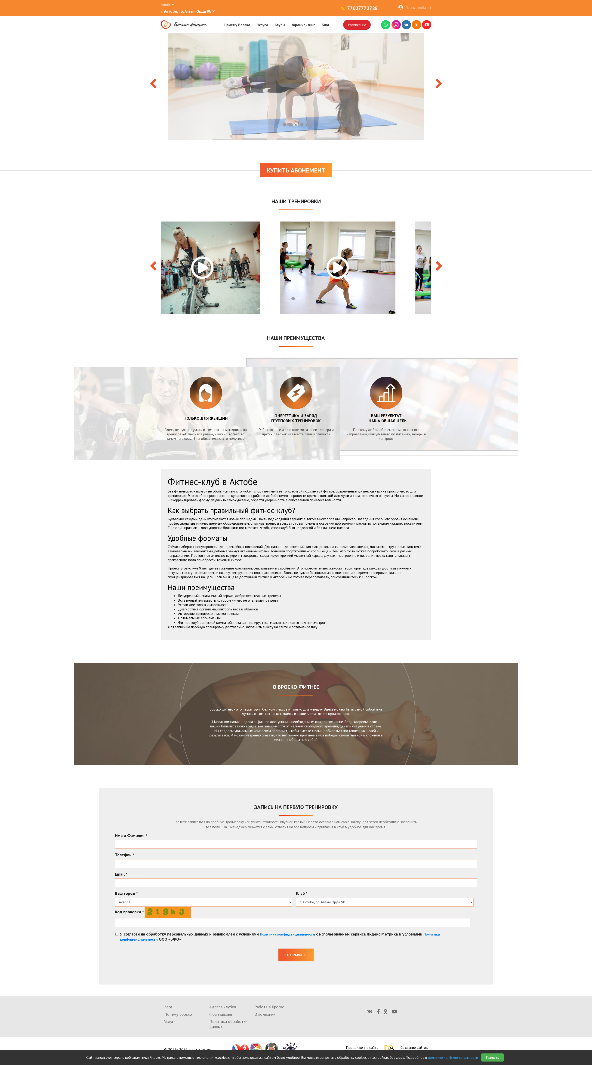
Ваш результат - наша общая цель (386, 418)
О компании (264, 1014)
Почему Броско (237, 24)
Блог (325, 24)
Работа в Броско (269, 1007)
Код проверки (129, 911)
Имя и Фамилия (131, 835)
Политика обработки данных (228, 1024)
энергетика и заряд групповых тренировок (296, 418)
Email (121, 874)
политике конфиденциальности (453, 1057)
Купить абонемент (296, 170)
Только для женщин (206, 418)
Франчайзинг (303, 24)
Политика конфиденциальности (287, 934)
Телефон (124, 854)
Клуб (302, 893)
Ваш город (126, 893)
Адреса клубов (222, 1007)
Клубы (280, 24)
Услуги (262, 24)
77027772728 (362, 8)
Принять (492, 1057)
